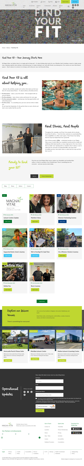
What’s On (38, 6)
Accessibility (61, 439)
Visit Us (34, 176)
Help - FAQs (47, 436)
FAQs (51, 1)
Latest (58, 1)
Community (47, 5)
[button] (39, 437)
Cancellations (61, 442)
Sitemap (51, 451)
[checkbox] (5, 186)
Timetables (35, 1)
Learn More (7, 359)
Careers (44, 1)
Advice (8, 48)
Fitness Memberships (46, 176)
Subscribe (40, 410)
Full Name (38, 377)
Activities (32, 5)
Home (3, 48)
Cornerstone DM (78, 459)
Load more (42, 301)
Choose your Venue (40, 391)
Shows (46, 432)
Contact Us (47, 426)
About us (61, 6)
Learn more (7, 221)
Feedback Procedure (49, 442)
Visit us (24, 6)
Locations (47, 429)
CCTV (45, 451)
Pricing (55, 5)
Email (37, 384)
